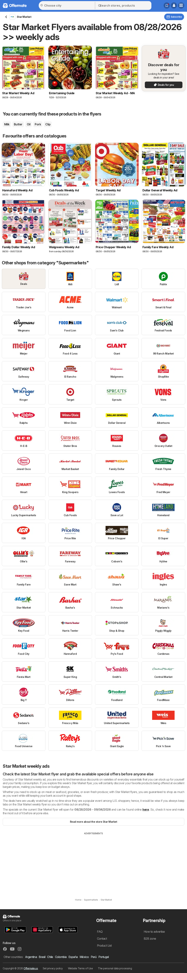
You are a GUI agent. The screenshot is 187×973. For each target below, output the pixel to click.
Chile (50, 957)
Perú (94, 957)
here (145, 809)
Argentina (31, 957)
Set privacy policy (53, 968)
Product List (104, 945)
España (73, 957)
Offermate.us (31, 968)
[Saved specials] (167, 5)
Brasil (42, 957)
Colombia (61, 957)
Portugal (103, 957)
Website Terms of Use (80, 968)
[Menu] (181, 5)
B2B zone (150, 938)
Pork (38, 124)
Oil (28, 124)
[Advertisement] (93, 862)
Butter (18, 124)
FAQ (99, 931)
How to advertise (154, 931)
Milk (6, 124)
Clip (47, 124)
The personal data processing (115, 968)
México (84, 957)
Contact (102, 938)
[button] (174, 5)
